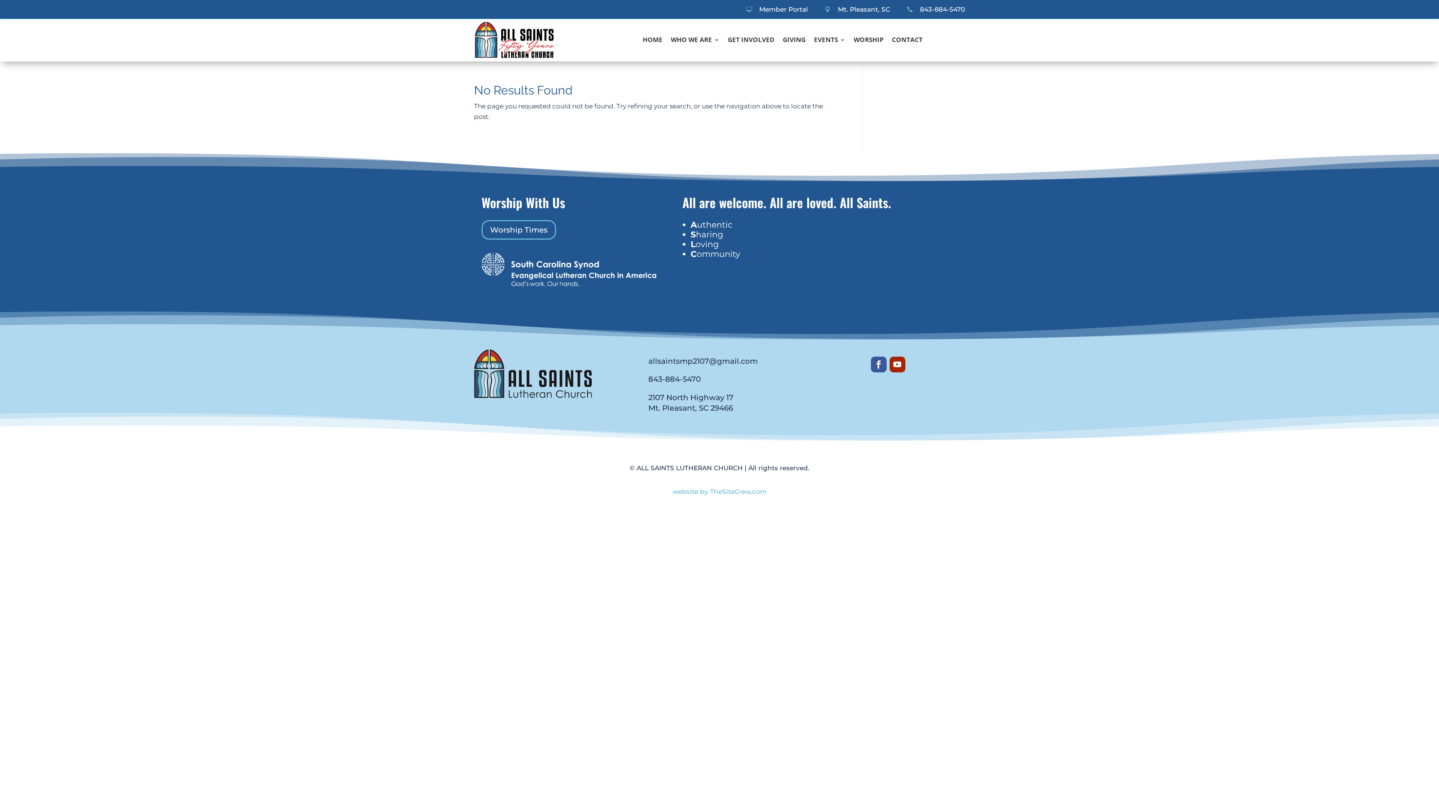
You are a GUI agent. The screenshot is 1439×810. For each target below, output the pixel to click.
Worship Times (518, 229)
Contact (907, 40)
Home (653, 40)
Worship (869, 40)
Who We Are (691, 40)
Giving (794, 40)
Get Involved (751, 40)
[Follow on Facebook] (879, 364)
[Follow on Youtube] (897, 364)
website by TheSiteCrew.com (720, 491)
